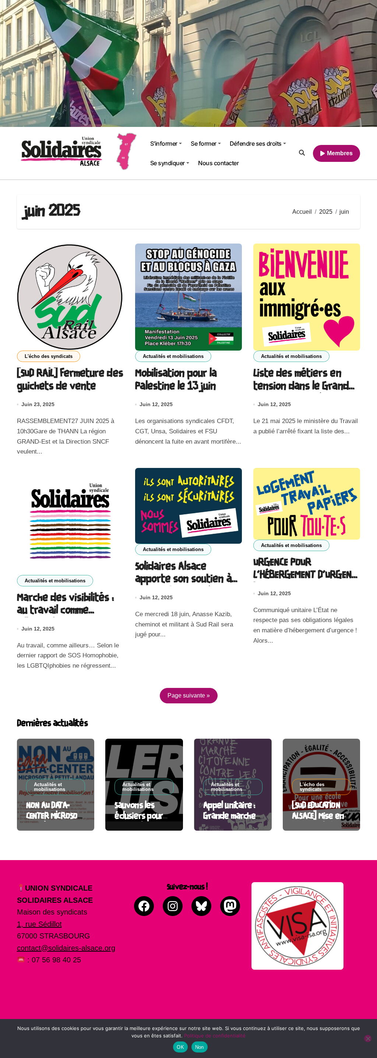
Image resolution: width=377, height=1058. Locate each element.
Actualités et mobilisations (173, 356)
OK (180, 1047)
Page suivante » (189, 695)
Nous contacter (218, 163)
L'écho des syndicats (49, 356)
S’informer (163, 143)
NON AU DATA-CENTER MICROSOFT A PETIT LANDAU (55, 816)
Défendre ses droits (256, 143)
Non (199, 1047)
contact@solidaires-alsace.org (66, 948)
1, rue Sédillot (39, 924)
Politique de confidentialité (215, 1036)
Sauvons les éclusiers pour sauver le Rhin (138, 816)
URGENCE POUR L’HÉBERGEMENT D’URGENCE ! (306, 575)
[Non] (367, 1038)
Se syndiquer (167, 163)
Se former (203, 143)
